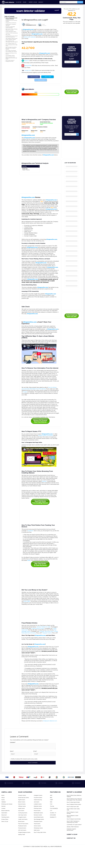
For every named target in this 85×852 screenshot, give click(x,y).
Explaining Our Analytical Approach (11, 25)
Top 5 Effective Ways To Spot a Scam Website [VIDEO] (11, 39)
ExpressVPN (27, 65)
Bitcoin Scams (21, 801)
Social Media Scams (38, 817)
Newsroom (4, 815)
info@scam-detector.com (50, 720)
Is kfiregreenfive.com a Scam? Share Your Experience (12, 36)
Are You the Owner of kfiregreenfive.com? (10, 61)
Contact (40, 2)
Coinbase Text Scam (44, 631)
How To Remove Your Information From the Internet (12, 41)
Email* (35, 751)
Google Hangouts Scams (24, 832)
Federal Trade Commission (45, 435)
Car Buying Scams (22, 812)
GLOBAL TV (53, 812)
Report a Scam (33, 2)
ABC (51, 795)
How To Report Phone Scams (74, 804)
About (3, 797)
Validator (18, 2)
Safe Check (8, 34)
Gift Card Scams (22, 830)
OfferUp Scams (22, 806)
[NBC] (57, 777)
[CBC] (42, 777)
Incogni (25, 391)
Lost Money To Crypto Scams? (74, 824)
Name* (12, 751)
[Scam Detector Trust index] (40, 92)
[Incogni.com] (23, 70)
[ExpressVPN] (23, 65)
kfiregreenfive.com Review (11, 22)
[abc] (50, 777)
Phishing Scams (38, 808)
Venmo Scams (37, 825)
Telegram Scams (46, 632)
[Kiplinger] (21, 777)
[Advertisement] (40, 107)
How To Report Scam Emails (74, 819)
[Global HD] (35, 777)
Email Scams (21, 821)
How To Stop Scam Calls (73, 806)
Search (80, 2)
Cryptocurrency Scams (37, 628)
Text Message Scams (39, 819)
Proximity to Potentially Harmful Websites (10, 27)
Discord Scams (31, 632)
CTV (51, 810)
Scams (24, 2)
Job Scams (36, 801)
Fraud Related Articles (10, 55)
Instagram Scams (38, 795)
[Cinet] (14, 777)
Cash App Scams (22, 815)
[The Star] (71, 777)
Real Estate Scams (38, 812)
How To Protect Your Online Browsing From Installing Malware (11, 48)
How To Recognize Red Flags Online (11, 45)
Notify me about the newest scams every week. (24, 758)
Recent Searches (5, 810)
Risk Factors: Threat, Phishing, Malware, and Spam (11, 30)
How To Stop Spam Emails (73, 802)
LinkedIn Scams (38, 804)
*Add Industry (44, 25)
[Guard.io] (23, 60)
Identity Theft (21, 834)
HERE (28, 560)
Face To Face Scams (23, 823)
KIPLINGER (53, 815)
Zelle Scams (37, 830)
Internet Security (38, 799)
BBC (51, 797)
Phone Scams (37, 810)
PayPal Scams (21, 799)
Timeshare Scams (38, 821)
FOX (51, 804)
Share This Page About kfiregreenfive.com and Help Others (11, 57)
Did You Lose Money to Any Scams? (11, 53)
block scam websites (29, 37)
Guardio (44, 481)
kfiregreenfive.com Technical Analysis (11, 21)
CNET (51, 799)
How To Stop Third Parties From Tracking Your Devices (11, 51)
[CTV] (28, 777)
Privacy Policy (4, 819)
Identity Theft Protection (73, 826)
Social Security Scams (23, 797)
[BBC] (78, 777)
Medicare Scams (38, 806)
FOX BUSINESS (54, 808)
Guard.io (26, 60)
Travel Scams (37, 823)
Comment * (13, 742)
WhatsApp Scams (38, 828)
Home (2, 795)
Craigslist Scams (22, 817)
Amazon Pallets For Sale (43, 626)
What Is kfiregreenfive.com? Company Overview (11, 18)
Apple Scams (21, 808)
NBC (51, 801)
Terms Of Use (4, 821)
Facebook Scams (22, 825)
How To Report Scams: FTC (11, 43)
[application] (26, 2)
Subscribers (4, 812)
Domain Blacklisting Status (11, 31)
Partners (3, 806)
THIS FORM (26, 601)
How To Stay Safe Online (40, 832)
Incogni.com (27, 70)
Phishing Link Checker (6, 804)
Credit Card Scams (22, 819)
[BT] (64, 777)
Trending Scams (5, 817)
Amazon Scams (22, 795)
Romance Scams (38, 815)
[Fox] (7, 777)
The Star (52, 806)
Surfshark (30, 530)
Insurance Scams (38, 797)
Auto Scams (21, 810)
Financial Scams (22, 828)
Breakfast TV (53, 817)
